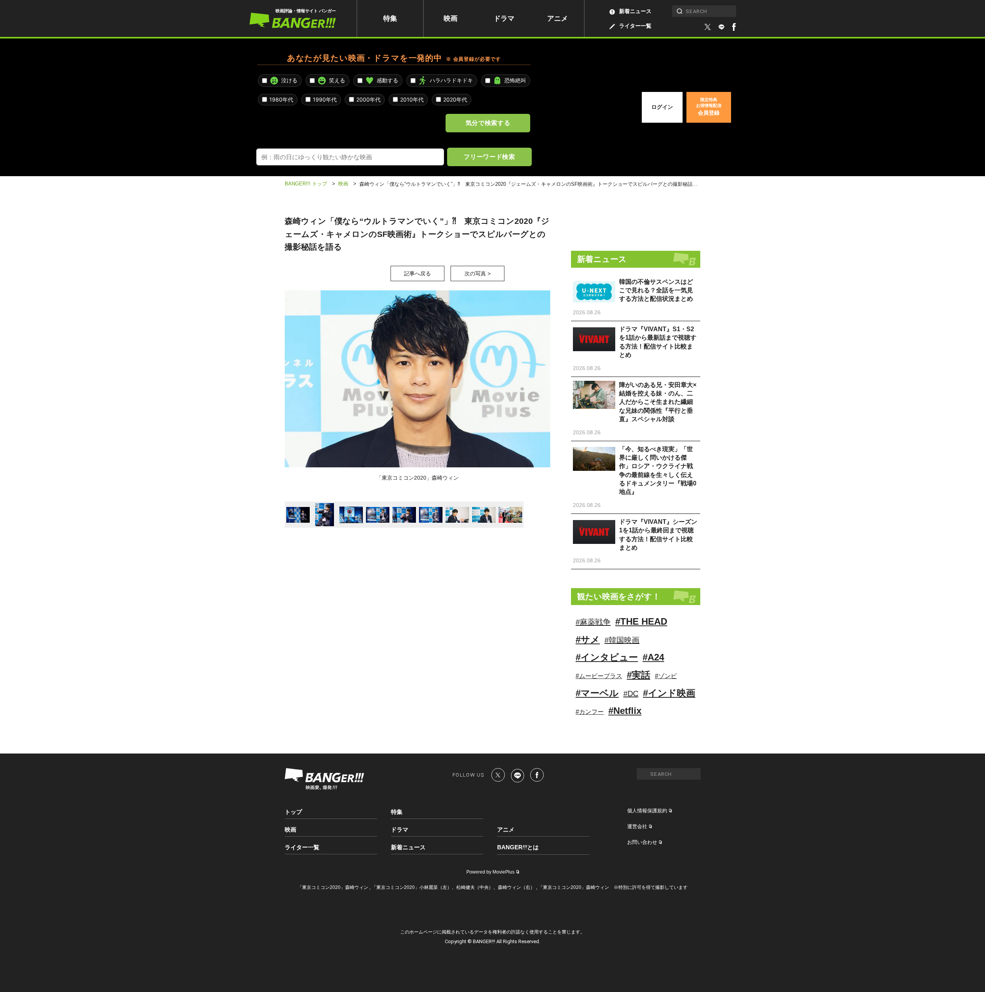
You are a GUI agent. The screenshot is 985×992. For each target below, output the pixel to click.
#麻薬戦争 (593, 622)
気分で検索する (488, 123)
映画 (450, 18)
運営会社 (637, 826)
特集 (390, 18)
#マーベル (597, 693)
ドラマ (504, 18)
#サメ (588, 639)
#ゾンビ (666, 676)
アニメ (557, 18)
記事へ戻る (417, 273)
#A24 (653, 657)
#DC (630, 693)
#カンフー (590, 712)
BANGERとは (518, 847)
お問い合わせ (642, 842)
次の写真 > (477, 273)
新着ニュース (635, 11)
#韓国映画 (621, 640)
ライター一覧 (635, 26)
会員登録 (708, 106)
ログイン (662, 107)
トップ (293, 812)
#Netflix (624, 710)
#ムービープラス (599, 676)
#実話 (638, 675)
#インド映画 (669, 693)
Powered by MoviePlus (490, 872)
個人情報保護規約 (647, 811)
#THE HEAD (641, 621)
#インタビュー (607, 657)
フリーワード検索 (489, 156)
